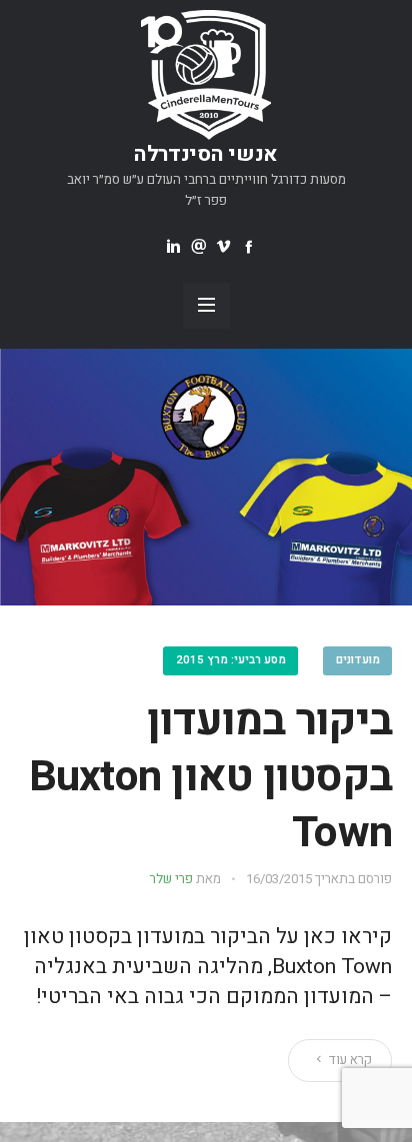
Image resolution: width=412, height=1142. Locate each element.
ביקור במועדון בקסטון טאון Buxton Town (211, 776)
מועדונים (358, 659)
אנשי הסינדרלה (206, 154)
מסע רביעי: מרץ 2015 (231, 659)
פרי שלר (171, 879)
